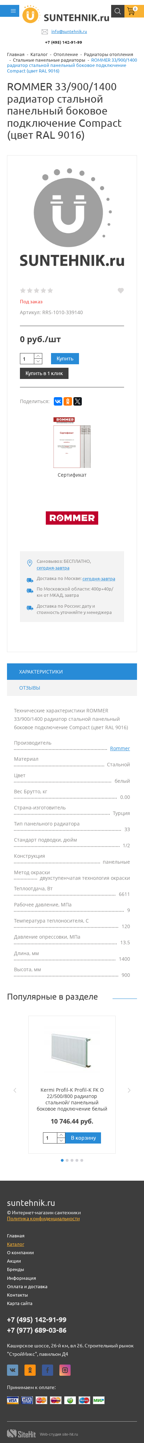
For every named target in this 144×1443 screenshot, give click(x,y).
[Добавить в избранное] (120, 291)
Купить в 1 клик (44, 373)
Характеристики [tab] (41, 671)
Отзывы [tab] (29, 687)
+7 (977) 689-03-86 (36, 1330)
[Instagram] (65, 1370)
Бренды (15, 1269)
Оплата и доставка (27, 1286)
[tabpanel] (72, 1085)
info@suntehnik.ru (69, 31)
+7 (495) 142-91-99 (63, 42)
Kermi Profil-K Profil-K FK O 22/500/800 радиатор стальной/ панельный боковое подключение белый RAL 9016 (72, 1102)
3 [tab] (72, 1160)
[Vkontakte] (12, 1370)
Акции (14, 1261)
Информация (21, 1278)
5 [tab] (81, 1160)
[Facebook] (47, 1370)
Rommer (120, 748)
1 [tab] (62, 1160)
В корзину (83, 1138)
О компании (20, 1252)
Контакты (17, 1295)
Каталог (15, 1244)
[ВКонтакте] (58, 401)
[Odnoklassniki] (30, 1370)
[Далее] (130, 1090)
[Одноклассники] (68, 401)
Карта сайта (20, 1303)
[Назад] (13, 1090)
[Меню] (9, 11)
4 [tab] (76, 1160)
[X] (77, 401)
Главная (15, 1235)
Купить (65, 358)
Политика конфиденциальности (43, 1218)
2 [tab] (67, 1160)
